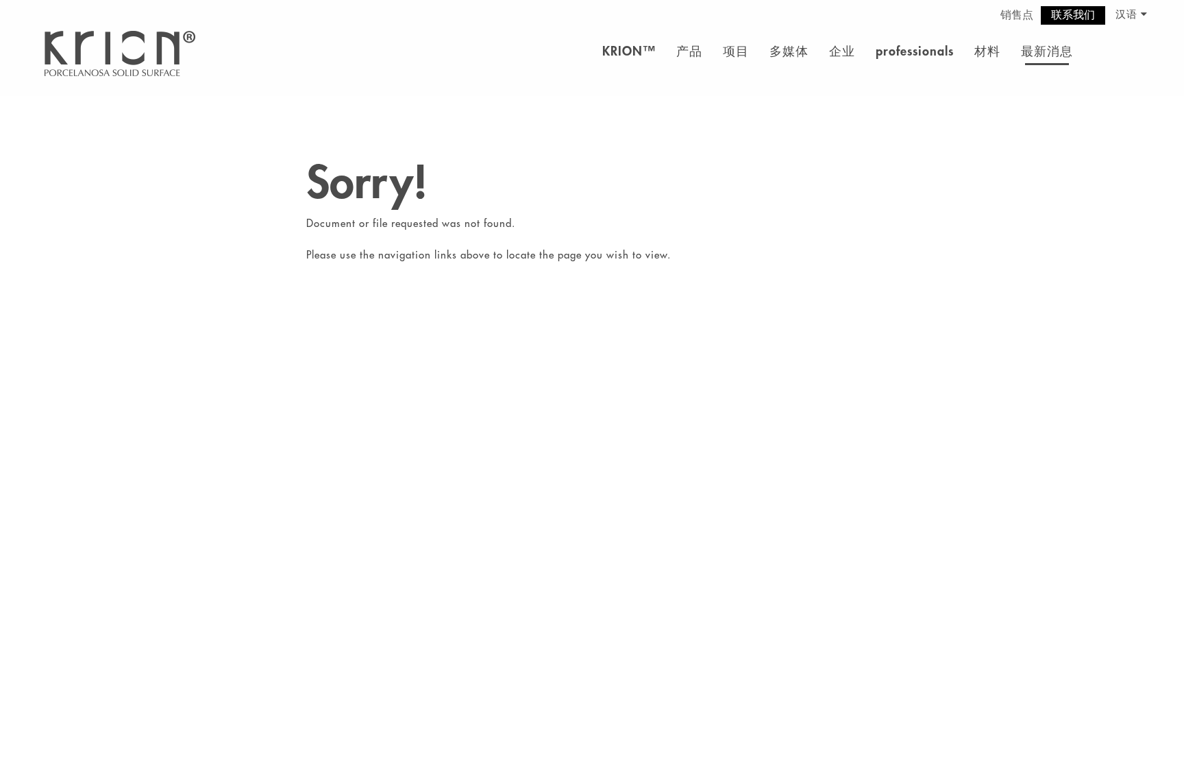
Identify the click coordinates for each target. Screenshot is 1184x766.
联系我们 (1073, 15)
